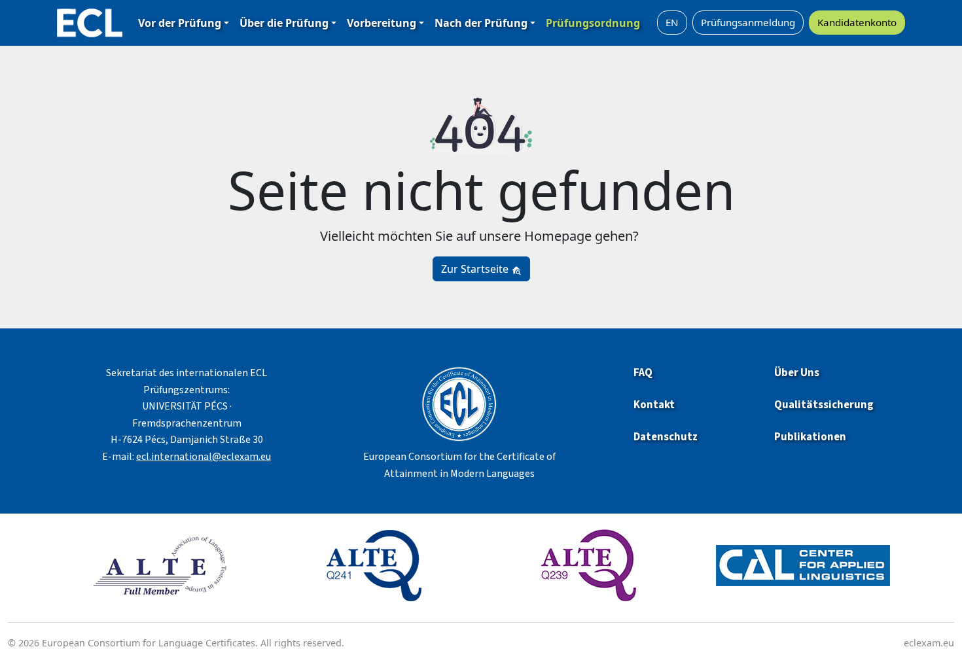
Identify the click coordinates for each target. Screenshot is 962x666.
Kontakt (654, 405)
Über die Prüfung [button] (284, 23)
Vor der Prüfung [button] (179, 23)
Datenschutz (665, 437)
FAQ (642, 373)
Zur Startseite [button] (476, 269)
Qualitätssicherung (824, 405)
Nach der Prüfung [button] (481, 23)
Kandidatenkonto (857, 22)
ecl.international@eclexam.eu (203, 456)
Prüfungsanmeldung (748, 22)
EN (672, 22)
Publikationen (811, 437)
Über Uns (796, 373)
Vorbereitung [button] (381, 23)
